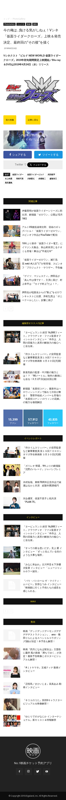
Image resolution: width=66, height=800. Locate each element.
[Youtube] (46, 771)
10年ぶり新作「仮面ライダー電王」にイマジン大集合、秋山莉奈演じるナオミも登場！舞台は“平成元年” (42, 247)
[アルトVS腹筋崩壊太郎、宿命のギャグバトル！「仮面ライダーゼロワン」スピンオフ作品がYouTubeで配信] (11, 231)
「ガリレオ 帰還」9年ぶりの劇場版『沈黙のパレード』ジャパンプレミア (42, 469)
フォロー (33, 411)
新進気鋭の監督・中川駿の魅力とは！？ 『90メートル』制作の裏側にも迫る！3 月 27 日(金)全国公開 (42, 375)
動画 (28, 24)
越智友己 (53, 178)
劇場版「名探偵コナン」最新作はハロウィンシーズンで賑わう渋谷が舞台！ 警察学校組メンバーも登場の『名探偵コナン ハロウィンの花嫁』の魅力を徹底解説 (42, 395)
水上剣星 (8, 178)
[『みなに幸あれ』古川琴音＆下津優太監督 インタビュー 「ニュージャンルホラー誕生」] (11, 569)
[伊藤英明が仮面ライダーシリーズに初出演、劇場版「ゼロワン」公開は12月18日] (11, 215)
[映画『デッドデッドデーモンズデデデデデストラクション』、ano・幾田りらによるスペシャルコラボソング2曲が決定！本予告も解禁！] (11, 635)
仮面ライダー (18, 174)
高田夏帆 (8, 182)
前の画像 (10, 120)
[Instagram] (28, 771)
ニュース (20, 24)
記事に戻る (33, 120)
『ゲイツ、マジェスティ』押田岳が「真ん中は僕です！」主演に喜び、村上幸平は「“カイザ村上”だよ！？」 (42, 280)
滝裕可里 (20, 178)
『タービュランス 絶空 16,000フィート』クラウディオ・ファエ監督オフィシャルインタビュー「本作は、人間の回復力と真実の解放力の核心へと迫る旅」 (42, 339)
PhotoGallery (19, 18)
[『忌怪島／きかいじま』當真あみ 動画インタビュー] (11, 688)
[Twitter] (37, 771)
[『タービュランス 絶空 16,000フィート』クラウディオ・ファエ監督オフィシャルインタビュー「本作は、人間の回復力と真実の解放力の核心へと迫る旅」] (11, 337)
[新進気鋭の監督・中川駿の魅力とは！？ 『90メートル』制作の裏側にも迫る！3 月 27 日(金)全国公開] (11, 376)
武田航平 (51, 174)
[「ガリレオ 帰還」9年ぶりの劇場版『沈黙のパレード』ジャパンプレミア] (11, 470)
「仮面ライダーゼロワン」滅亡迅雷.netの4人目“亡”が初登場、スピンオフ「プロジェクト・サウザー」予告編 (42, 263)
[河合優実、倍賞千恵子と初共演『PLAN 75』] (11, 503)
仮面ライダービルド (35, 174)
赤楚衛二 (42, 178)
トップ (6, 18)
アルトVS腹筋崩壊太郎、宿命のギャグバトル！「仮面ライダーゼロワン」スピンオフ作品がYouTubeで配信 (42, 231)
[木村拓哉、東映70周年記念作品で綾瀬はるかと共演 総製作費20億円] (11, 486)
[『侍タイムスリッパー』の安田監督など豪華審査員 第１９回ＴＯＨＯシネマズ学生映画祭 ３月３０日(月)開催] (11, 358)
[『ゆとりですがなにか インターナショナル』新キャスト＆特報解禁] (11, 721)
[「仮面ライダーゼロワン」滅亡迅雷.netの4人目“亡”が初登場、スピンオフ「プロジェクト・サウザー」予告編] (11, 264)
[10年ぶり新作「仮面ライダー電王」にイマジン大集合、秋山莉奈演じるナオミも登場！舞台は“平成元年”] (11, 247)
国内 (35, 24)
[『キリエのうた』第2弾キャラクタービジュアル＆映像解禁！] (11, 704)
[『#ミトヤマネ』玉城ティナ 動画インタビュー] (11, 672)
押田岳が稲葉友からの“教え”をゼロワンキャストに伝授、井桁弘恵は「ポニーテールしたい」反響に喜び (42, 296)
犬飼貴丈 (31, 178)
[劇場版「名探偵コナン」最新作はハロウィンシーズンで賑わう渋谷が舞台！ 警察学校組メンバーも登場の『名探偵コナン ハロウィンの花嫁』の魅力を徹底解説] (11, 393)
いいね (13, 411)
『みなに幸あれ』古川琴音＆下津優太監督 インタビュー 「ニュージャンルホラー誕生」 (42, 568)
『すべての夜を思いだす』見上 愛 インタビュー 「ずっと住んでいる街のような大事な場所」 (42, 551)
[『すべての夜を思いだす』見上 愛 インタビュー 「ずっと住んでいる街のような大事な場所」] (11, 552)
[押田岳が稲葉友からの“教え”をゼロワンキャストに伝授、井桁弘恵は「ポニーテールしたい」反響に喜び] (11, 296)
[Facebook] (19, 771)
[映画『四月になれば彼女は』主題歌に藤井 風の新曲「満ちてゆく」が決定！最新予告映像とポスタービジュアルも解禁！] (11, 654)
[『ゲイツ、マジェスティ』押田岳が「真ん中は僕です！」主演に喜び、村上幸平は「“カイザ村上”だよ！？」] (11, 280)
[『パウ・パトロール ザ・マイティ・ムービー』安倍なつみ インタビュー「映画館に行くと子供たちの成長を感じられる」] (11, 585)
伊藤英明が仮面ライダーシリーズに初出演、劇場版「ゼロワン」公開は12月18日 (42, 214)
